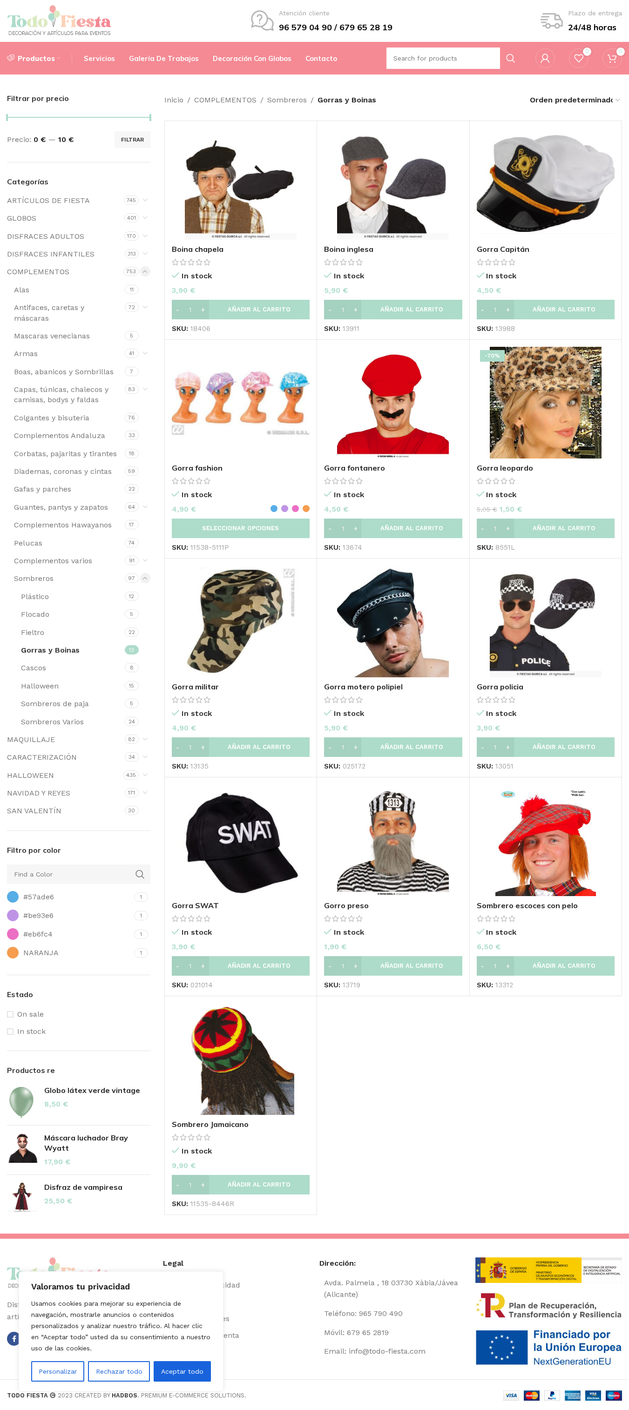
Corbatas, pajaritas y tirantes (65, 453)
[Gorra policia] (546, 621)
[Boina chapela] (241, 184)
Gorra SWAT (195, 905)
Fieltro (32, 632)
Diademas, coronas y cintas (63, 471)
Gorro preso (346, 905)
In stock (31, 1031)
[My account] (545, 58)
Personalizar (58, 1371)
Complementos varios (53, 560)
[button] (241, 309)
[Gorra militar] (241, 621)
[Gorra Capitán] (546, 184)
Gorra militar (195, 686)
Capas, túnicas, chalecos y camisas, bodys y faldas (61, 394)
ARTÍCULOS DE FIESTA (48, 200)
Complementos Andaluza (59, 435)
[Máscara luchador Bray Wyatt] (22, 1150)
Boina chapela (197, 249)
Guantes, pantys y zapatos (61, 507)
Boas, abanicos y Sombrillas (64, 371)
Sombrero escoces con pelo (527, 905)
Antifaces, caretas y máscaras (49, 312)
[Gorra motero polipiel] (393, 621)
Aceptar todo (182, 1371)
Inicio (173, 99)
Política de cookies (196, 1318)
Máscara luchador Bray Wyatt (86, 1143)
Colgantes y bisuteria (51, 417)
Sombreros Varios (52, 721)
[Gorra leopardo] (546, 403)
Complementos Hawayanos (63, 524)
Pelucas (28, 543)
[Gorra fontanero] (393, 403)
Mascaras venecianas (52, 335)
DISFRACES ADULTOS (45, 236)
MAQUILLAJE (31, 739)
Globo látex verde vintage (92, 1090)
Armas (26, 353)
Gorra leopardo (505, 467)
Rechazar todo (119, 1371)
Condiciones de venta (201, 1335)
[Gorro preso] (393, 840)
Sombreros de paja (55, 703)
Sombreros (34, 578)
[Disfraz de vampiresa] (22, 1197)
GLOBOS (21, 218)
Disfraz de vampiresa (83, 1187)
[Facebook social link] (14, 1339)
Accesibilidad (186, 1352)
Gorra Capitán (503, 249)
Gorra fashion (197, 467)
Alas (21, 289)
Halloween (40, 685)
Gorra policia (500, 686)
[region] (121, 1331)
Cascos (33, 667)
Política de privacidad (201, 1285)
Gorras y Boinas (50, 650)
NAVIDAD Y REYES (38, 793)
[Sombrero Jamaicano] (241, 1059)
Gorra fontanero (354, 467)
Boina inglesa (348, 249)
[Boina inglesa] (393, 184)
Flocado (35, 614)
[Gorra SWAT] (241, 840)
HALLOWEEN (30, 775)
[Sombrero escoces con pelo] (546, 840)
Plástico (35, 596)
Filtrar (132, 139)
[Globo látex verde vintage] (22, 1101)
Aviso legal (182, 1301)
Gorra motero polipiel (363, 686)
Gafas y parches (42, 489)
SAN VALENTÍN (34, 810)
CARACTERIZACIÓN (42, 757)
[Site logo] (59, 20)
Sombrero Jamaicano (210, 1124)
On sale (30, 1014)
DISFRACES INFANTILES (51, 254)
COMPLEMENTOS (38, 271)
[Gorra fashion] (241, 403)
